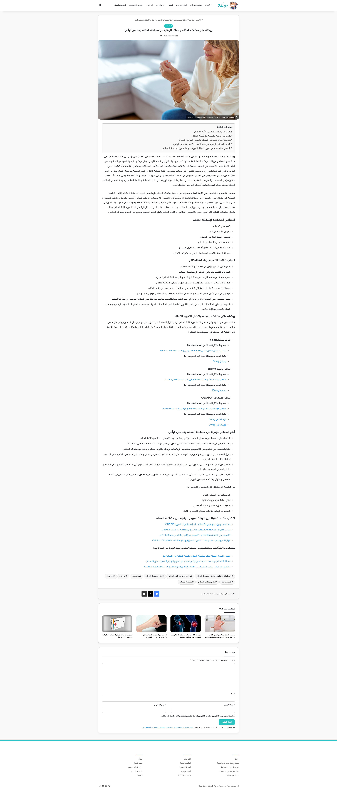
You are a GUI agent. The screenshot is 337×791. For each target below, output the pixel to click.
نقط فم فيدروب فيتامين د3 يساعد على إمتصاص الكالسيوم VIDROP (197, 524)
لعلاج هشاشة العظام (206, 582)
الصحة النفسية (185, 767)
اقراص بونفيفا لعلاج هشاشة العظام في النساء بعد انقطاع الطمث (195, 379)
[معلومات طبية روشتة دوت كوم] (227, 5)
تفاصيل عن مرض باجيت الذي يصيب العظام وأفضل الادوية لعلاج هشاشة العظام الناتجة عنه (187, 566)
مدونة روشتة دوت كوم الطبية (228, 763)
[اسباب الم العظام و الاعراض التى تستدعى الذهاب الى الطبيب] (151, 623)
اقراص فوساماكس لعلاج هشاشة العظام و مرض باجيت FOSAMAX (194, 408)
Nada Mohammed (170, 36)
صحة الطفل (160, 5)
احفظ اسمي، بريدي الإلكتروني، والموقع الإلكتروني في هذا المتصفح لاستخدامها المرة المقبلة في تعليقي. (197, 716)
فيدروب (123, 576)
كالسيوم (110, 576)
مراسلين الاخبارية (185, 775)
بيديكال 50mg (219, 361)
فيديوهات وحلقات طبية (230, 767)
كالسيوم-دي (227, 582)
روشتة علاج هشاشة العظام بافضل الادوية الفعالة (204, 140)
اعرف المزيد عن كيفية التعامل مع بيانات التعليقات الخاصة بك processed (168, 727)
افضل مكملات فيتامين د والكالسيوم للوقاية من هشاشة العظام (196, 148)
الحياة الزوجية (186, 771)
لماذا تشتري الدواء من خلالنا (229, 771)
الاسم (233, 694)
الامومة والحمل (120, 5)
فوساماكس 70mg (217, 425)
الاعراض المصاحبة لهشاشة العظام (212, 131)
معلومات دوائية (196, 5)
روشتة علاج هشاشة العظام (179, 576)
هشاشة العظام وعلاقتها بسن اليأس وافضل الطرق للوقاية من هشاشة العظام (220, 636)
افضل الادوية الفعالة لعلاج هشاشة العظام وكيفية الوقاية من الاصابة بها (196, 556)
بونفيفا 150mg (219, 390)
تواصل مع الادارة (233, 775)
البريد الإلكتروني (229, 705)
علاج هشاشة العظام (154, 576)
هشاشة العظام (186, 582)
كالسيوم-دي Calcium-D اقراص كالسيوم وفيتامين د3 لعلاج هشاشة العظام (195, 535)
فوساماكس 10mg (217, 419)
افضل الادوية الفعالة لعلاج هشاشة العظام (214, 576)
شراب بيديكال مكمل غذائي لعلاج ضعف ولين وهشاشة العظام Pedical (193, 350)
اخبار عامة (191, 20)
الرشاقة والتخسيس (136, 5)
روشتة (236, 759)
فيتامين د (136, 576)
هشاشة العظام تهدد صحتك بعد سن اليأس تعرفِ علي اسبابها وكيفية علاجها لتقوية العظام (188, 561)
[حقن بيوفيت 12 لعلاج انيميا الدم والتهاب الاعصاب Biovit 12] (117, 623)
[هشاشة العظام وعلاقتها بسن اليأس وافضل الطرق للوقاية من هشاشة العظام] (220, 623)
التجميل (150, 5)
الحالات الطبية (181, 5)
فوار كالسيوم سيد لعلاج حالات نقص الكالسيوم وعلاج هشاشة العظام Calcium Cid (191, 540)
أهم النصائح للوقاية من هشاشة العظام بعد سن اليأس (201, 144)
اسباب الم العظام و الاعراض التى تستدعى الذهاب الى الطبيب (155, 636)
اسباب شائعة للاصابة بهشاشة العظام (210, 135)
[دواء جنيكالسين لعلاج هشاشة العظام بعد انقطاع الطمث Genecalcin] (185, 623)
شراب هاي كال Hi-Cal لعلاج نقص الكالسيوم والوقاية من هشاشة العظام (196, 529)
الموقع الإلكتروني (160, 705)
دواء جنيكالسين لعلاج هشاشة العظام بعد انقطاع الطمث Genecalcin (186, 636)
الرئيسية (208, 5)
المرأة (171, 5)
